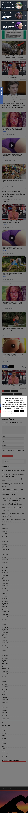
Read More (14, 414)
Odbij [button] (22, 411)
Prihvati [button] (16, 411)
